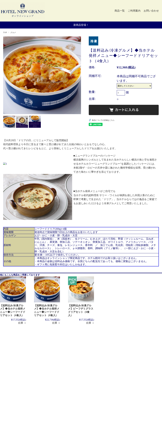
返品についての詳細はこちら (103, 120)
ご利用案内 (134, 10)
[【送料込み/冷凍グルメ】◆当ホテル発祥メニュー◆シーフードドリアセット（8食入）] (47, 289)
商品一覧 (120, 10)
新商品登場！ (81, 25)
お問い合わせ (151, 10)
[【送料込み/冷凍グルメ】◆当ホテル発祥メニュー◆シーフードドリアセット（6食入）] (13, 289)
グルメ (13, 32)
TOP (5, 32)
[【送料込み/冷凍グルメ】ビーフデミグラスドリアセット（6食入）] (81, 289)
